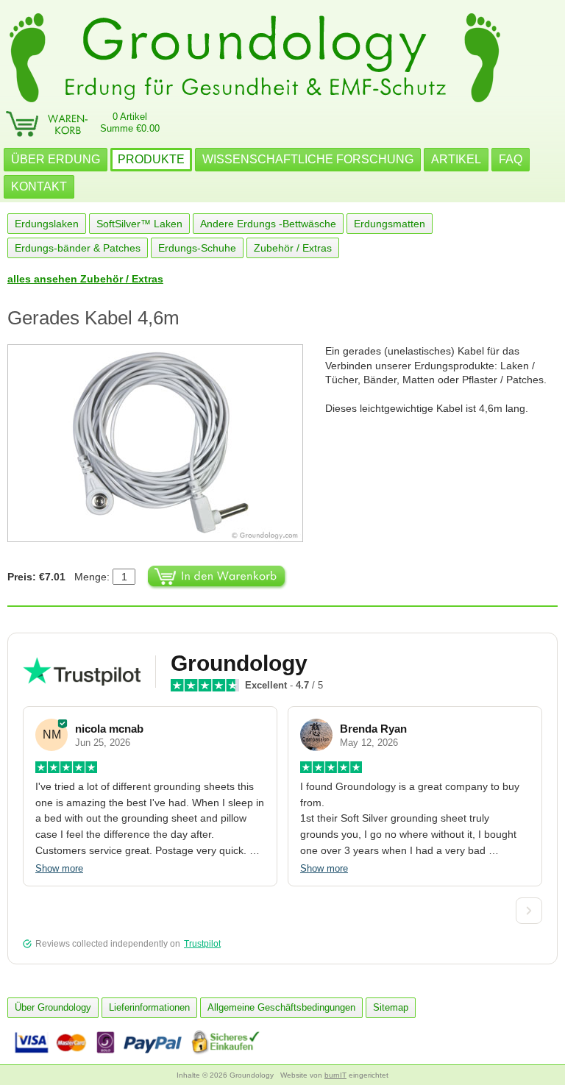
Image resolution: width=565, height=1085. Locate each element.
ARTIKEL (456, 159)
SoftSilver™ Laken (139, 224)
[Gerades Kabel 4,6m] (166, 443)
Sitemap (390, 1007)
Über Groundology (53, 1007)
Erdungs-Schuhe (197, 248)
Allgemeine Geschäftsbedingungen (281, 1007)
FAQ (510, 159)
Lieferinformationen (149, 1007)
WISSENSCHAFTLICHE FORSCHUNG (307, 159)
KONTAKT (39, 186)
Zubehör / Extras (293, 248)
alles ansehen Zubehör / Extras (85, 279)
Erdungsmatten (389, 224)
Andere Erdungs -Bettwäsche (268, 224)
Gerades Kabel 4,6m (93, 318)
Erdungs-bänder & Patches (78, 248)
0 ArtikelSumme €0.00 (130, 122)
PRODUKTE (151, 159)
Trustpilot (202, 944)
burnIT (335, 1075)
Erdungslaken (47, 224)
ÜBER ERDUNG (55, 159)
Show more (59, 868)
